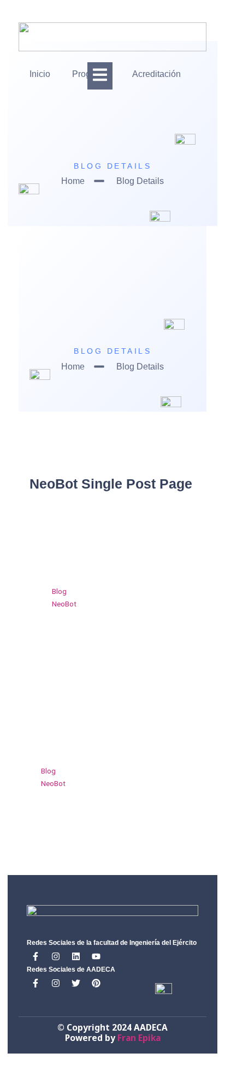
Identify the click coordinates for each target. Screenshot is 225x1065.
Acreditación (156, 74)
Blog (59, 591)
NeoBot (64, 603)
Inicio (39, 74)
